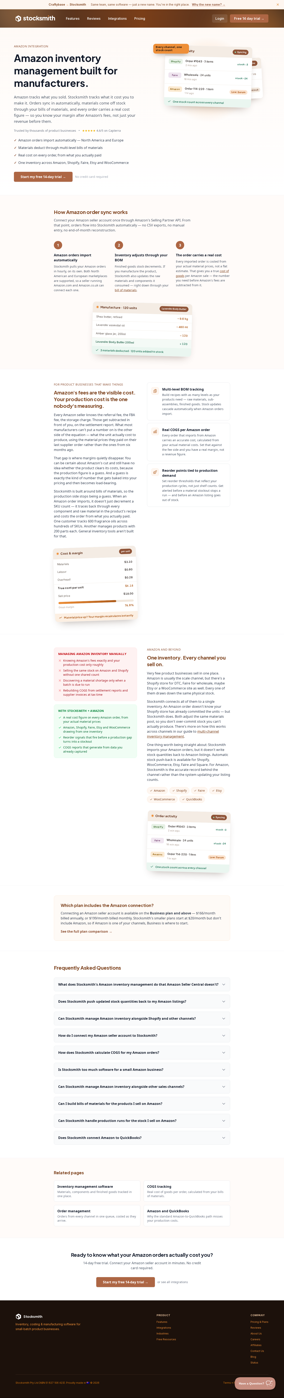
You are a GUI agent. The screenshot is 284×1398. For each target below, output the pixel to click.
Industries (163, 1333)
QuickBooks (194, 799)
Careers (255, 1339)
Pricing (139, 18)
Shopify (181, 790)
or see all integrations (172, 1282)
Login (219, 18)
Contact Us (257, 1351)
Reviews (93, 18)
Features (72, 18)
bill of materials (126, 290)
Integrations (117, 18)
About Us (256, 1333)
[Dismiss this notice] (278, 4)
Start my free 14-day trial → (43, 176)
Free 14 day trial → (249, 18)
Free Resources (166, 1339)
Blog (253, 1356)
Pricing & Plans (259, 1321)
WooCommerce (164, 799)
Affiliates (256, 1345)
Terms (227, 1382)
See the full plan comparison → (86, 931)
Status (254, 1362)
